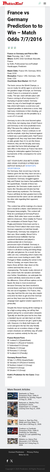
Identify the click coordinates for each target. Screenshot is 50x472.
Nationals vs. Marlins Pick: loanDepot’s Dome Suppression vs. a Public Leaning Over (29, 405)
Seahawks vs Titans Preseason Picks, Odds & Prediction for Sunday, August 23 (30, 396)
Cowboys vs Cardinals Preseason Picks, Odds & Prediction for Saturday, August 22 (28, 431)
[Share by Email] (15, 47)
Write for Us (24, 455)
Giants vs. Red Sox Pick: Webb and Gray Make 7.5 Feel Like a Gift (29, 422)
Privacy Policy (33, 452)
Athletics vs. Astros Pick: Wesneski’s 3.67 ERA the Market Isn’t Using (28, 441)
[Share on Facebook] (9, 47)
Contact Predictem (16, 452)
